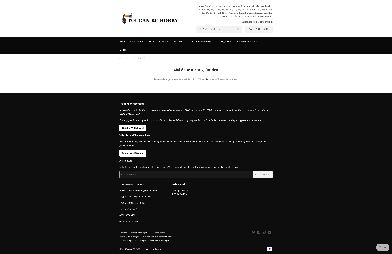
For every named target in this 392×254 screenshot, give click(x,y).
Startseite (123, 58)
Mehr (123, 50)
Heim (122, 41)
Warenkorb (261, 29)
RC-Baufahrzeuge (158, 41)
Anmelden (247, 22)
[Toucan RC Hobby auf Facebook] (258, 232)
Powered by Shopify (153, 249)
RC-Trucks (179, 41)
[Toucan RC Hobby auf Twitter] (253, 232)
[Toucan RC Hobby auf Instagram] (264, 232)
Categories (224, 41)
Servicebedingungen (128, 240)
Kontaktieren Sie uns (247, 41)
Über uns (123, 232)
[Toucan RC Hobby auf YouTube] (269, 232)
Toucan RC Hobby (134, 249)
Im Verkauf (135, 41)
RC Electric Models (202, 41)
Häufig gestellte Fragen (129, 236)
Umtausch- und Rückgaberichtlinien (157, 236)
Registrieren (263, 174)
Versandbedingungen (138, 232)
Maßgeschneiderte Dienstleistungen (154, 240)
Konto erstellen (265, 22)
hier (206, 79)
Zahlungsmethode (157, 232)
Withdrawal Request (133, 153)
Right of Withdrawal (133, 128)
